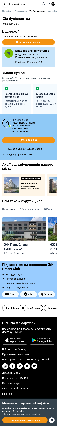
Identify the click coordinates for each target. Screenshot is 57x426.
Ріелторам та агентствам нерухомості (25, 359)
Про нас (7, 393)
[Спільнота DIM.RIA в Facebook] (12, 366)
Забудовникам (11, 372)
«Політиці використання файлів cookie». (21, 414)
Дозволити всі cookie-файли (25, 420)
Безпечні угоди (11, 383)
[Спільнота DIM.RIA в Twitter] (34, 366)
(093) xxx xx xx (28, 140)
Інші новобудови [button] (17, 4)
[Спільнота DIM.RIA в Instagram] (5, 366)
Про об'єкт (7, 11)
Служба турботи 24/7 (15, 388)
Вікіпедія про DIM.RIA (15, 378)
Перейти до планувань (28, 42)
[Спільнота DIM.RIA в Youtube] (27, 366)
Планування (21, 11)
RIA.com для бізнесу (14, 349)
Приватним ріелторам (15, 354)
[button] (5, 4)
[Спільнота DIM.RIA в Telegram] (20, 366)
